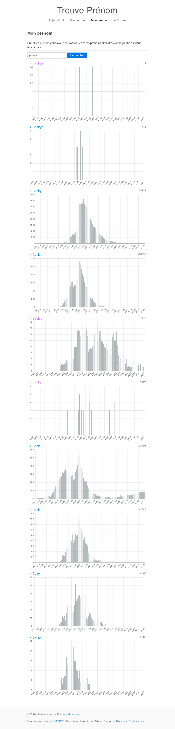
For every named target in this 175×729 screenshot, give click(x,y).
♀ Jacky (35, 382)
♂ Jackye (36, 127)
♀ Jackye (36, 63)
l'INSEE (59, 721)
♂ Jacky (35, 191)
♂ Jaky (34, 573)
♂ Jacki (35, 510)
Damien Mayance (68, 714)
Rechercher (77, 55)
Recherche (77, 20)
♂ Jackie (35, 255)
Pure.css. (122, 721)
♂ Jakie (35, 637)
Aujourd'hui (56, 20)
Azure (90, 721)
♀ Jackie (35, 318)
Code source (136, 721)
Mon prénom (99, 20)
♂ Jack (34, 446)
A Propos (120, 20)
